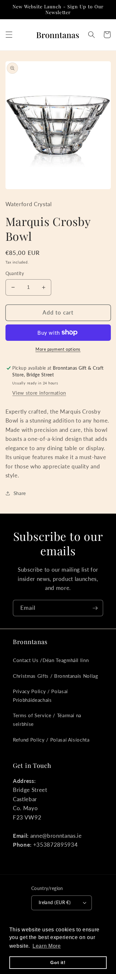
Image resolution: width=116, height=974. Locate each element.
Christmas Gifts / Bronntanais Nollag (55, 676)
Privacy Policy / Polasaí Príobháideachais (40, 695)
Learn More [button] (47, 946)
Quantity (14, 273)
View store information (39, 393)
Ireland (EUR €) (55, 902)
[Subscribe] (95, 608)
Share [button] (20, 493)
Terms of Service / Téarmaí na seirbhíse (47, 719)
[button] (8, 34)
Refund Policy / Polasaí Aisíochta (51, 740)
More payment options (58, 349)
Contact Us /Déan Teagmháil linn (51, 660)
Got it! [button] (58, 962)
